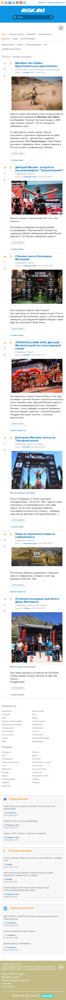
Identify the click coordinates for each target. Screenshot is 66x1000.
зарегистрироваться (56, 2)
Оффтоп (5, 782)
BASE (4, 741)
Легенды (5, 772)
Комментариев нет (18, 430)
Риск (4, 34)
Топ (45, 44)
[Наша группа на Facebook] (9, 2)
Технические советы (10, 762)
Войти (40, 2)
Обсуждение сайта (40, 776)
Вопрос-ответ (16, 34)
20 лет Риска (8, 987)
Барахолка (6, 786)
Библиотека (7, 769)
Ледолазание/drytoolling (12, 725)
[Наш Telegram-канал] (24, 2)
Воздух (35, 718)
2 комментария (16, 160)
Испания (39, 444)
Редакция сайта (30, 177)
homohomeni (11, 813)
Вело (34, 714)
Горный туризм (38, 721)
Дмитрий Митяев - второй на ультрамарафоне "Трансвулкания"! (39, 169)
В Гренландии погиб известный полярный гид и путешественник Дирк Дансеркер (26, 889)
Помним (35, 779)
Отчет (4, 766)
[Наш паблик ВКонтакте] (6, 2)
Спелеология (37, 735)
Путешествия (21, 70)
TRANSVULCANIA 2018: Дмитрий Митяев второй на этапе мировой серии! (38, 345)
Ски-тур (35, 731)
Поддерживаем (18, 799)
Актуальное (8, 44)
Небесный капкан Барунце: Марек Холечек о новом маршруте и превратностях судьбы (28, 874)
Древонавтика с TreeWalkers (17, 943)
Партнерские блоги (22, 908)
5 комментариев (17, 695)
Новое (20, 44)
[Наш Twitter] (13, 2)
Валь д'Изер (40, 605)
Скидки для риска (11, 48)
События (31, 34)
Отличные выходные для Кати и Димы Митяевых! (37, 600)
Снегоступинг (7, 735)
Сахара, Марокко (53, 70)
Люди (15, 38)
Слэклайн (6, 714)
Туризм (5, 738)
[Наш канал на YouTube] (21, 2)
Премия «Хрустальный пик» (15, 980)
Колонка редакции (20, 850)
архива (20, 667)
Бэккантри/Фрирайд (40, 738)
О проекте (7, 983)
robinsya (26, 608)
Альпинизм (6, 711)
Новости (31, 70)
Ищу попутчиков (39, 769)
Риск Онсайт (37, 766)
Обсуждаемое (33, 44)
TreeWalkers (11, 923)
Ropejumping (37, 741)
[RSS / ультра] (2, 2)
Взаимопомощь (8, 779)
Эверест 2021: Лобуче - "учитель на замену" (25, 833)
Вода (4, 718)
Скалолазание (8, 731)
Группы (5, 38)
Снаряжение (45, 34)
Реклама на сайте (10, 977)
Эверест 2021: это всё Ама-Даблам (20, 821)
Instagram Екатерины (26, 493)
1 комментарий (16, 249)
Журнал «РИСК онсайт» (13, 974)
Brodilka (26, 72)
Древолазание (38, 711)
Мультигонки (37, 725)
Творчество (37, 772)
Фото (4, 755)
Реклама (36, 782)
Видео (34, 755)
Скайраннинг (20, 174)
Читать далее (18, 153)
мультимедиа (27, 38)
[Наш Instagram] (17, 2)
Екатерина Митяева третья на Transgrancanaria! (35, 439)
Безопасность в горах (41, 762)
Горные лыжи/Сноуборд (12, 721)
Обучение (36, 759)
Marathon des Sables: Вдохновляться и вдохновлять (36, 65)
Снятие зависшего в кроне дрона (20, 931)
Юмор (4, 776)
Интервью (40, 70)
